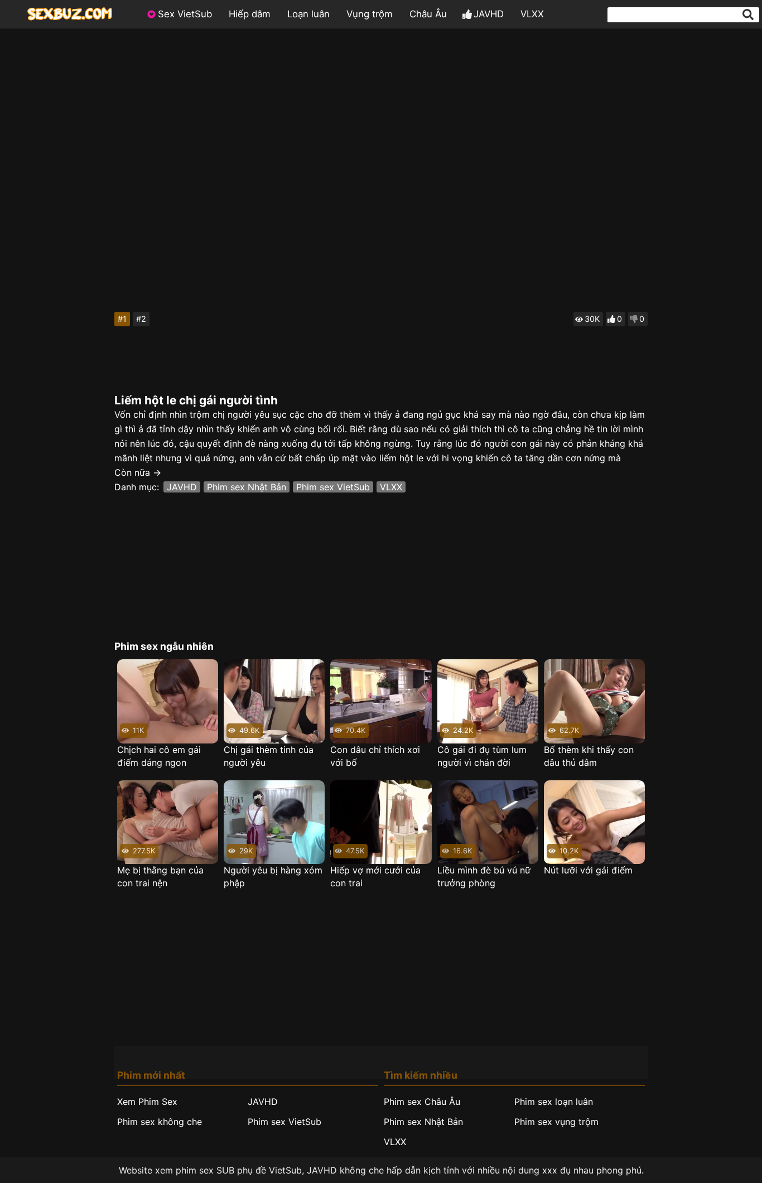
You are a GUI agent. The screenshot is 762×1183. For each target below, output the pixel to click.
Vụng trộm (369, 14)
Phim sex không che (159, 1121)
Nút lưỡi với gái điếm (588, 870)
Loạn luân (308, 14)
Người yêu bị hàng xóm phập (273, 877)
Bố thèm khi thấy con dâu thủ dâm (589, 756)
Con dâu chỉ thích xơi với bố (375, 756)
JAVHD (489, 14)
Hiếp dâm (250, 14)
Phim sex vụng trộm (556, 1121)
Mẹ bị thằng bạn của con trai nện (160, 877)
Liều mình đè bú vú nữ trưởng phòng (483, 877)
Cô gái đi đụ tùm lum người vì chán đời (482, 756)
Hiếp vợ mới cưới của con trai (375, 877)
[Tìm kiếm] (748, 14)
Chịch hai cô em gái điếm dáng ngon (159, 756)
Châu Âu (428, 14)
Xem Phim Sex (147, 1101)
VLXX (532, 14)
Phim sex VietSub (333, 486)
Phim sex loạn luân (553, 1101)
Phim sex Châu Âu (422, 1101)
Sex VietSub (185, 14)
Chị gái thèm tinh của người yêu (269, 756)
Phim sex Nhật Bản (246, 486)
